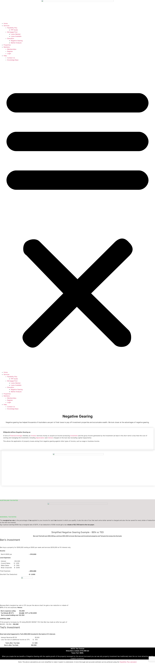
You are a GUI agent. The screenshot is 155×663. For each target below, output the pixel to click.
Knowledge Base (12, 60)
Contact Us (11, 58)
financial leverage (16, 436)
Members (7, 47)
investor (33, 436)
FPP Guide (14, 30)
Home (6, 23)
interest (50, 438)
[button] (77, 216)
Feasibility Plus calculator (128, 662)
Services (6, 25)
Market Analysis (16, 43)
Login (9, 53)
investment (74, 436)
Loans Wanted (15, 34)
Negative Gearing (17, 41)
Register (10, 51)
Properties (7, 45)
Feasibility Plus (12, 28)
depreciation (40, 438)
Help (5, 56)
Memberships (11, 49)
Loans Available (16, 36)
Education (10, 38)
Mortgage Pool (12, 32)
